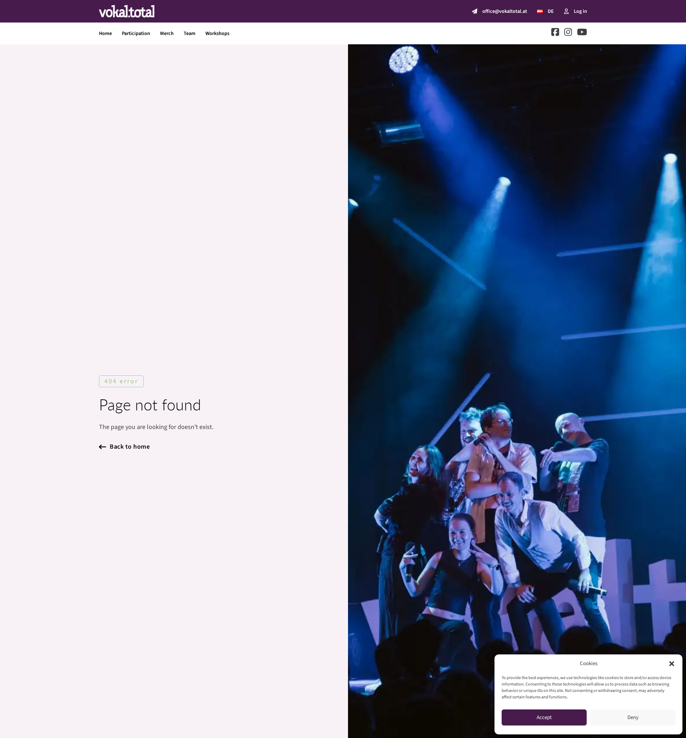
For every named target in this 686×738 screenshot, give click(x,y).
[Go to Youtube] (582, 33)
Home (105, 33)
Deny (632, 717)
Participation (136, 33)
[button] (671, 663)
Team (189, 33)
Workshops (217, 33)
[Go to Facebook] (555, 33)
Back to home (130, 446)
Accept (544, 717)
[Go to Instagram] (568, 33)
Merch (167, 33)
